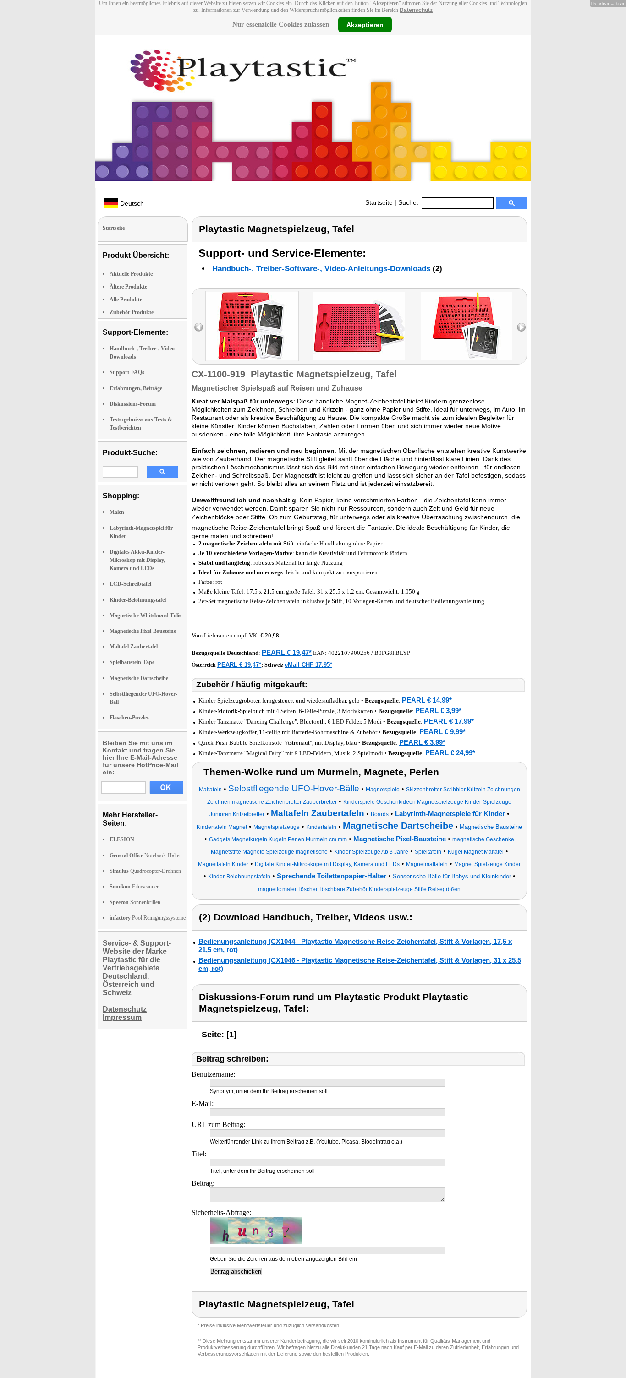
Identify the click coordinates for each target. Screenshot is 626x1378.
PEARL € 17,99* (449, 721)
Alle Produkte (126, 299)
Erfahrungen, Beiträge (136, 388)
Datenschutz (416, 10)
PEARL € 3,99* (438, 710)
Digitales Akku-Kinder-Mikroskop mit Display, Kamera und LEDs (137, 560)
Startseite (379, 202)
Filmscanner (134, 886)
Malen (117, 512)
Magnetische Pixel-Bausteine (143, 631)
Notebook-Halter (145, 855)
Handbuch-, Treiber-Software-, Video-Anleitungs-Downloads (321, 268)
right (521, 327)
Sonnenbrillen (135, 902)
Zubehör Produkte (132, 312)
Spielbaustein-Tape (132, 662)
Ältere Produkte (128, 286)
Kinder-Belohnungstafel (138, 600)
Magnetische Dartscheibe (139, 678)
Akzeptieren (365, 24)
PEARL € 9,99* (442, 731)
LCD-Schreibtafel (130, 584)
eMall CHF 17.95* (308, 664)
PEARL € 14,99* (427, 700)
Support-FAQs (127, 372)
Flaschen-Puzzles (129, 717)
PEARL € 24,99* (450, 753)
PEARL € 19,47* (287, 652)
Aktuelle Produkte (131, 274)
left (198, 327)
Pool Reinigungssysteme (148, 918)
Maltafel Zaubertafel (134, 646)
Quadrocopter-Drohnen (145, 871)
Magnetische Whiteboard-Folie (145, 615)
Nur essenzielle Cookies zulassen (280, 24)
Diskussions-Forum (133, 404)
